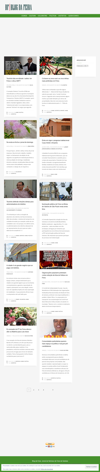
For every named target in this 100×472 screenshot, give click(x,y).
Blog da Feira (29, 336)
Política (21, 112)
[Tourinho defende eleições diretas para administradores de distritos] (20, 189)
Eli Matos (64, 85)
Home (17, 112)
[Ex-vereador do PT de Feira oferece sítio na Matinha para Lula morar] (20, 316)
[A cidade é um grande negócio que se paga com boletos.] (20, 252)
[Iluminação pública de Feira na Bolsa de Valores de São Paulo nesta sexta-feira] (56, 191)
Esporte (62, 110)
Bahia (52, 174)
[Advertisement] (50, 37)
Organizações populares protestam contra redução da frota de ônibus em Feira (55, 275)
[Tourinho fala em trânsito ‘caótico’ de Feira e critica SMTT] (20, 65)
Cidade (52, 110)
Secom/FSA (45, 215)
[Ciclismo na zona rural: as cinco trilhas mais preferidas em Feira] (56, 65)
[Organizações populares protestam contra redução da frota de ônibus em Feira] (56, 260)
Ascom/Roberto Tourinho (14, 210)
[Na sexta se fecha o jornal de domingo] (20, 129)
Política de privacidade (47, 469)
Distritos (13, 114)
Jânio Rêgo (31, 146)
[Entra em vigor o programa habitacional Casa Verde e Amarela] (56, 127)
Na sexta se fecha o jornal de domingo (20, 142)
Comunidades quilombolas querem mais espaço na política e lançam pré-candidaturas (55, 343)
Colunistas (18, 171)
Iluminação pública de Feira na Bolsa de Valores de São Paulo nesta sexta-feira (55, 206)
